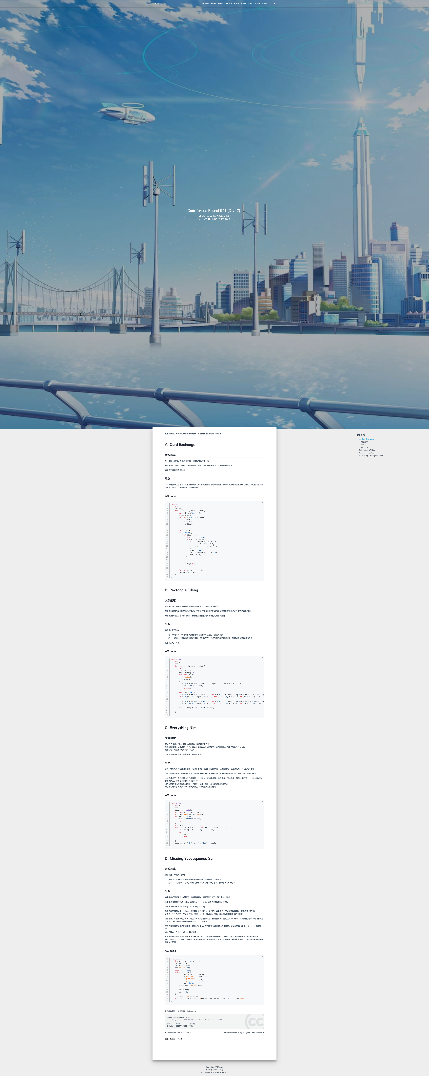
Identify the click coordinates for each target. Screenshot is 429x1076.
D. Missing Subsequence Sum (371, 455)
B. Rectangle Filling (367, 450)
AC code (364, 447)
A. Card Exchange (366, 439)
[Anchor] (164, 444)
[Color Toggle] (274, 4)
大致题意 (364, 442)
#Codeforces (191, 1011)
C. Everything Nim (366, 453)
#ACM (182, 1011)
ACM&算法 (171, 1011)
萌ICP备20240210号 (214, 1070)
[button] (221, 4)
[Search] (270, 4)
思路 (362, 444)
